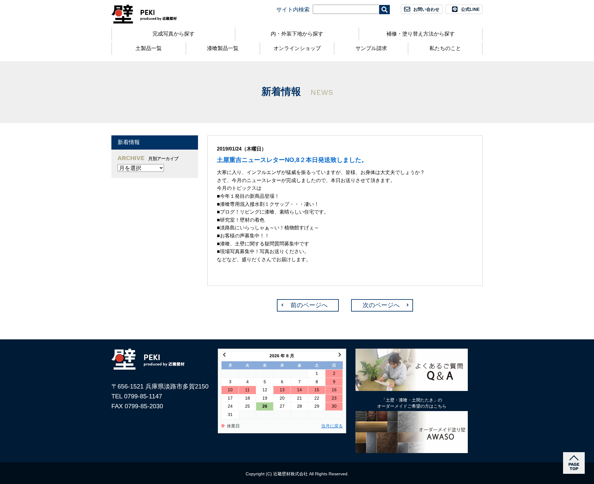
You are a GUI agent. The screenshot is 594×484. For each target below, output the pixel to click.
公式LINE (470, 9)
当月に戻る (332, 426)
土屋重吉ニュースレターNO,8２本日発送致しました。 (292, 159)
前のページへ (309, 305)
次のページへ (381, 305)
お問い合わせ (426, 9)
